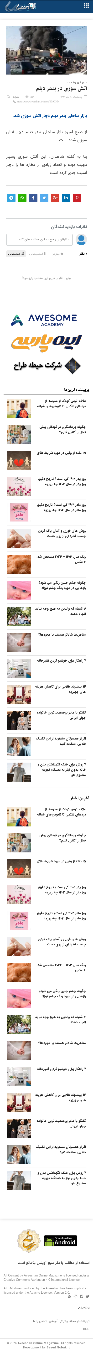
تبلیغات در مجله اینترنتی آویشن (69, 1321)
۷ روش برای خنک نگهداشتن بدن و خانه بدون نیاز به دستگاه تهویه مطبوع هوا (61, 770)
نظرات (16, 97)
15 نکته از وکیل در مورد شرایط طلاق (61, 453)
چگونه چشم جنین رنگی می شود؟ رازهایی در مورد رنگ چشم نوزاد (62, 585)
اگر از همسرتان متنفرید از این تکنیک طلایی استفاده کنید (61, 741)
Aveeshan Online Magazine (38, 1343)
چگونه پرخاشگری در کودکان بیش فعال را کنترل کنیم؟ (62, 429)
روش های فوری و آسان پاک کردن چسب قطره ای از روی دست (62, 533)
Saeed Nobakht (58, 1347)
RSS (86, 1329)
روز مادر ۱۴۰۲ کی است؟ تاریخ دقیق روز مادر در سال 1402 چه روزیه (61, 507)
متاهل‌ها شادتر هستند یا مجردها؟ (62, 634)
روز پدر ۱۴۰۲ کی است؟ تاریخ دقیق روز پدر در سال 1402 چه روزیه (62, 481)
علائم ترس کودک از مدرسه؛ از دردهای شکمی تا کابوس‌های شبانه (61, 403)
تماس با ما (39, 1321)
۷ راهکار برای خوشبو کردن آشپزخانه (61, 660)
